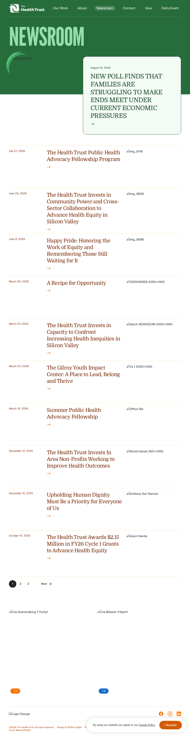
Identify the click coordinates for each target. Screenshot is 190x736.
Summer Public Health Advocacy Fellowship (74, 413)
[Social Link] (161, 714)
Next (44, 583)
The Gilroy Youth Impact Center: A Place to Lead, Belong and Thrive (83, 374)
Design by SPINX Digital (69, 727)
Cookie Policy (147, 725)
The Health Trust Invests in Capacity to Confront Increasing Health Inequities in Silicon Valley (83, 335)
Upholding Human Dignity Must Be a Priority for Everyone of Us (84, 501)
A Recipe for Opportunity (76, 283)
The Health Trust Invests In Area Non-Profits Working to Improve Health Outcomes (81, 459)
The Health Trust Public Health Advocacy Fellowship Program (83, 156)
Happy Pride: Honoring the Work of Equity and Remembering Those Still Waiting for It (78, 251)
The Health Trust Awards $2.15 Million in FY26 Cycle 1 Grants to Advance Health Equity (83, 544)
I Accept (170, 725)
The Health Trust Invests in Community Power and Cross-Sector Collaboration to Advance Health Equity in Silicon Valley (83, 208)
